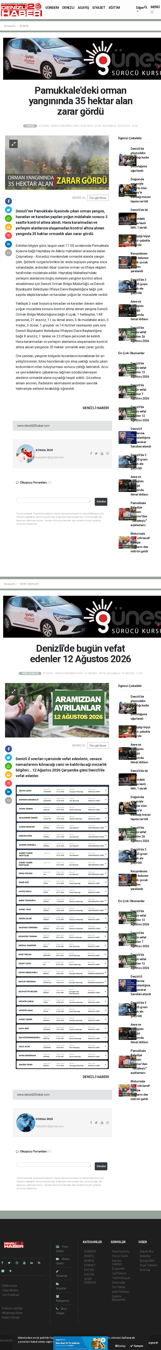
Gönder (101, 501)
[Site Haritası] (4, 1271)
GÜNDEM (52, 8)
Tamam (138, 1345)
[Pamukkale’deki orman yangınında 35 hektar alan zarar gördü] (57, 162)
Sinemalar (118, 1282)
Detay (122, 1345)
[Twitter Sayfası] (11, 1262)
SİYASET (98, 8)
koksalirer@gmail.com (50, 457)
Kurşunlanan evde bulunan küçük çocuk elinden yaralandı (139, 262)
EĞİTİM (114, 8)
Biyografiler (147, 1260)
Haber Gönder (11, 1317)
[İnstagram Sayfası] (19, 1262)
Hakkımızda (9, 1285)
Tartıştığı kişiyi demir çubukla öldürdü (140, 240)
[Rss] (41, 1262)
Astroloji (145, 1270)
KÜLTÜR (89, 1274)
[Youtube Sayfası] (26, 1262)
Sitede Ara (146, 1251)
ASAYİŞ (83, 8)
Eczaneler (118, 1268)
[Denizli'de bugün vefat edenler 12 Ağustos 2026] (57, 709)
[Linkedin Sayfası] (33, 1262)
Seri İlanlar (119, 1287)
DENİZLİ (68, 8)
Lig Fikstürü (119, 1273)
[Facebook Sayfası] (3, 1262)
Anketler (145, 1256)
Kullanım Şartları (12, 1308)
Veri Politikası (10, 1295)
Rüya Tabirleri (148, 1265)
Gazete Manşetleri (119, 1298)
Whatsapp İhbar (12, 1313)
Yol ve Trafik (120, 1256)
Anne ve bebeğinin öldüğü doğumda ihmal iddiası (139, 310)
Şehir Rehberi (120, 1291)
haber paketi (8, 1345)
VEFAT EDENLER (29, 583)
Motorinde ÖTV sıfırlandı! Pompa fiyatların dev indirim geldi (140, 542)
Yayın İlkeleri (10, 1290)
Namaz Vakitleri (117, 1262)
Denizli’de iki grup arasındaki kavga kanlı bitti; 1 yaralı (139, 218)
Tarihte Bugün (121, 1278)
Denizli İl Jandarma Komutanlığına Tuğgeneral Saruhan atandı (141, 437)
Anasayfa (10, 25)
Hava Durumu (121, 1251)
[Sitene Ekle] (12, 1271)
